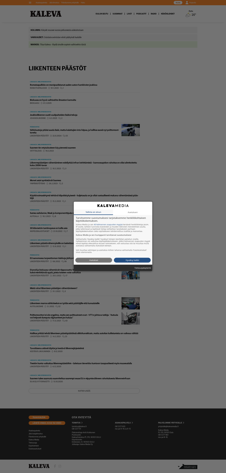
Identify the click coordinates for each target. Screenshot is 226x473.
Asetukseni (133, 212)
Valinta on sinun (93, 212)
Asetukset (93, 260)
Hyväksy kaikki (132, 260)
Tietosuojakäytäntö (142, 268)
